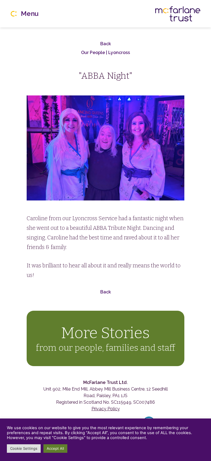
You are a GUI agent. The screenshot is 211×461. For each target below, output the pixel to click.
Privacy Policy (105, 408)
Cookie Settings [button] (23, 448)
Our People (93, 52)
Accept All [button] (55, 448)
